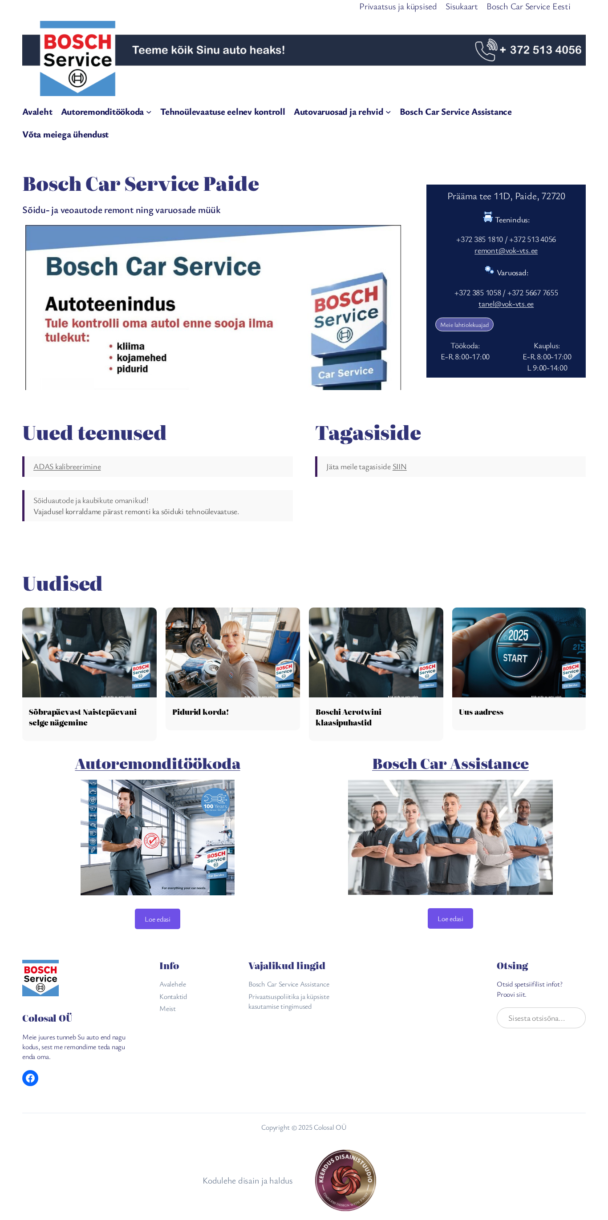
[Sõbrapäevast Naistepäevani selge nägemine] (89, 652)
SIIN (400, 466)
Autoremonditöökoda (157, 762)
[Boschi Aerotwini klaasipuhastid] (376, 652)
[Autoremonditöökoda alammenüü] (149, 112)
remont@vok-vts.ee (506, 250)
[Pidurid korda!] (233, 652)
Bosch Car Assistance (450, 762)
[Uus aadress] (519, 652)
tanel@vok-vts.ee (506, 303)
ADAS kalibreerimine (67, 466)
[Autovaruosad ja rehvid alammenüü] (388, 112)
